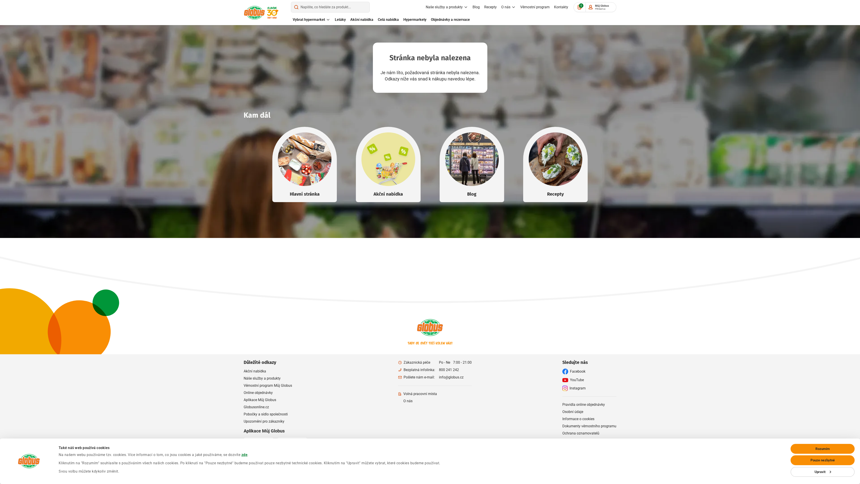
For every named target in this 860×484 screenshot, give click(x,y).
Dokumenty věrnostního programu (589, 426)
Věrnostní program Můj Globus (268, 385)
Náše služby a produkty (262, 378)
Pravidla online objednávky (583, 404)
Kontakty (561, 7)
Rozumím (822, 449)
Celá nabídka (388, 19)
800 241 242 (449, 370)
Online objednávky (258, 393)
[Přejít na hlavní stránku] (254, 12)
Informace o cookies (578, 419)
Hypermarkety (414, 19)
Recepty (490, 7)
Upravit (820, 472)
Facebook (577, 371)
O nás (505, 7)
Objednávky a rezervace (450, 19)
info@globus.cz (451, 377)
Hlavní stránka (305, 194)
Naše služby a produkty (444, 7)
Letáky (340, 19)
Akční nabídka (361, 19)
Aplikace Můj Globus (260, 400)
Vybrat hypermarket (309, 19)
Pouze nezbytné (823, 460)
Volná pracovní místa (420, 394)
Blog (476, 7)
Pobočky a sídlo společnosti (266, 414)
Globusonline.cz (256, 407)
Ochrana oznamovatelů (580, 433)
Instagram (578, 388)
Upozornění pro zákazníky (264, 421)
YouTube (577, 380)
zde (244, 455)
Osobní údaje (572, 412)
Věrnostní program (535, 7)
